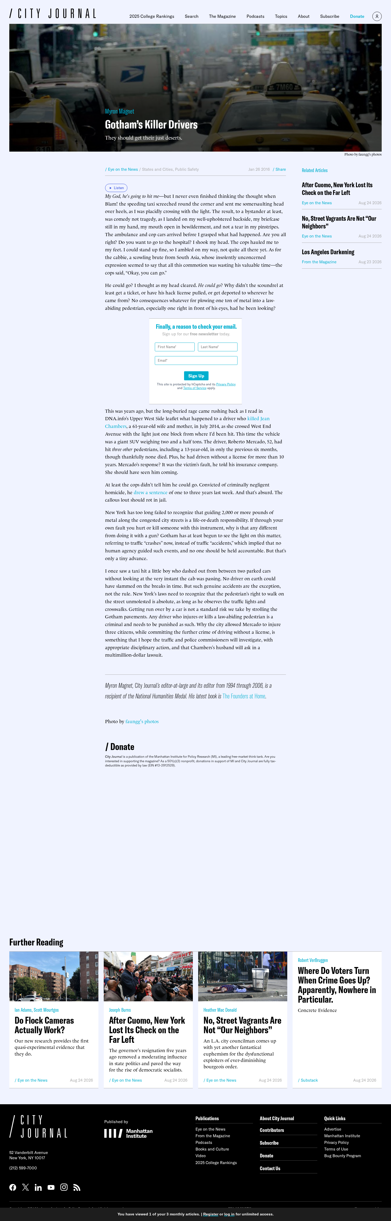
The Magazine (222, 16)
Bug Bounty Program (342, 1155)
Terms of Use (336, 1149)
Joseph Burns (120, 1009)
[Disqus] (195, 850)
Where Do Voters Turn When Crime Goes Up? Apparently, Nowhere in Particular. (337, 985)
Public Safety (187, 169)
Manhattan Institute (342, 1135)
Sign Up (196, 375)
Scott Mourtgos (46, 1009)
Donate (357, 16)
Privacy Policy (226, 384)
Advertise (332, 1129)
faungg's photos (142, 721)
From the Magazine (213, 1135)
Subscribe (329, 16)
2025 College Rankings (152, 16)
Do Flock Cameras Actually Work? (44, 1025)
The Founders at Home (244, 696)
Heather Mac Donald (220, 1009)
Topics (281, 16)
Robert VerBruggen (313, 960)
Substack (309, 1080)
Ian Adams (23, 1009)
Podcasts (255, 16)
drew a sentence (151, 492)
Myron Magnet (119, 111)
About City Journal (277, 1118)
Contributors (272, 1130)
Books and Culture (212, 1149)
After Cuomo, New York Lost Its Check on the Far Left (337, 189)
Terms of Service (194, 388)
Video (201, 1155)
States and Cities (157, 169)
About (304, 16)
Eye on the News (33, 1080)
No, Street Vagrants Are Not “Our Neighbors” (339, 222)
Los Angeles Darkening (328, 252)
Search (191, 16)
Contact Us (270, 1168)
